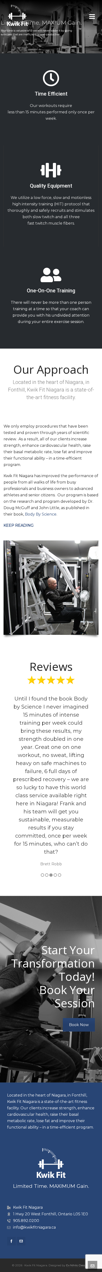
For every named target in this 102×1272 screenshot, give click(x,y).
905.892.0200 (26, 1220)
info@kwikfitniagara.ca (34, 1227)
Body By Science (40, 514)
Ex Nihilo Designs (77, 1265)
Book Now (79, 1025)
